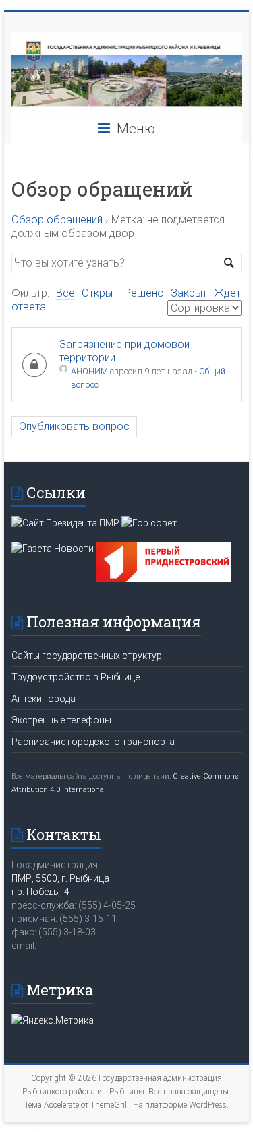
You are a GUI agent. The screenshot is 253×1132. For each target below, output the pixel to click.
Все (65, 293)
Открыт (99, 293)
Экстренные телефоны (61, 720)
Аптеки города (43, 698)
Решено (144, 293)
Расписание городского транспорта (93, 741)
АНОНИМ (89, 371)
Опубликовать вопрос (74, 426)
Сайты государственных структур (86, 655)
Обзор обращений (57, 219)
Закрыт (189, 293)
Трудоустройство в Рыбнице (75, 677)
